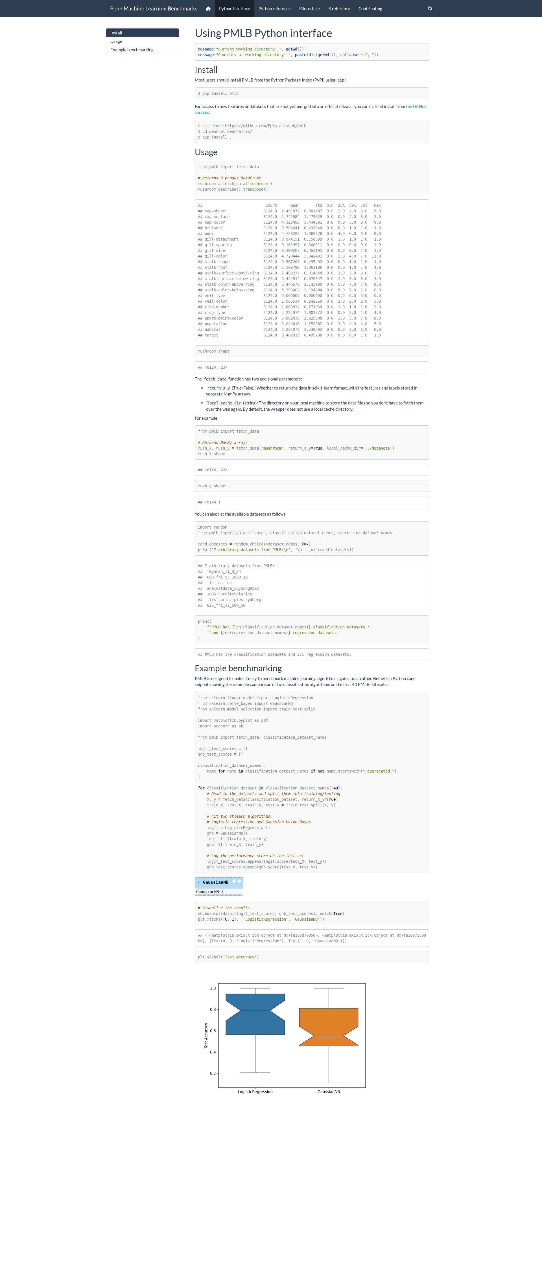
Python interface (234, 8)
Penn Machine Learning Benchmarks (153, 8)
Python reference (275, 8)
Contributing (370, 8)
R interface (309, 8)
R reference (339, 8)
